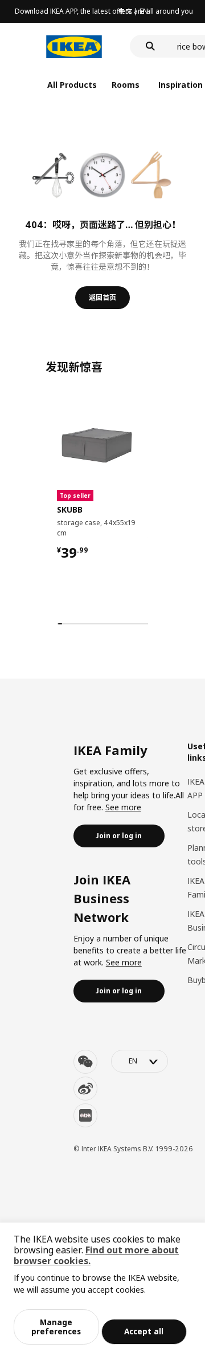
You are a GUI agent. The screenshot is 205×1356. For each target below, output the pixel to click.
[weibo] (85, 1089)
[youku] (85, 1115)
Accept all (143, 1331)
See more (123, 807)
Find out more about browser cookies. (96, 1255)
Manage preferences (56, 1327)
